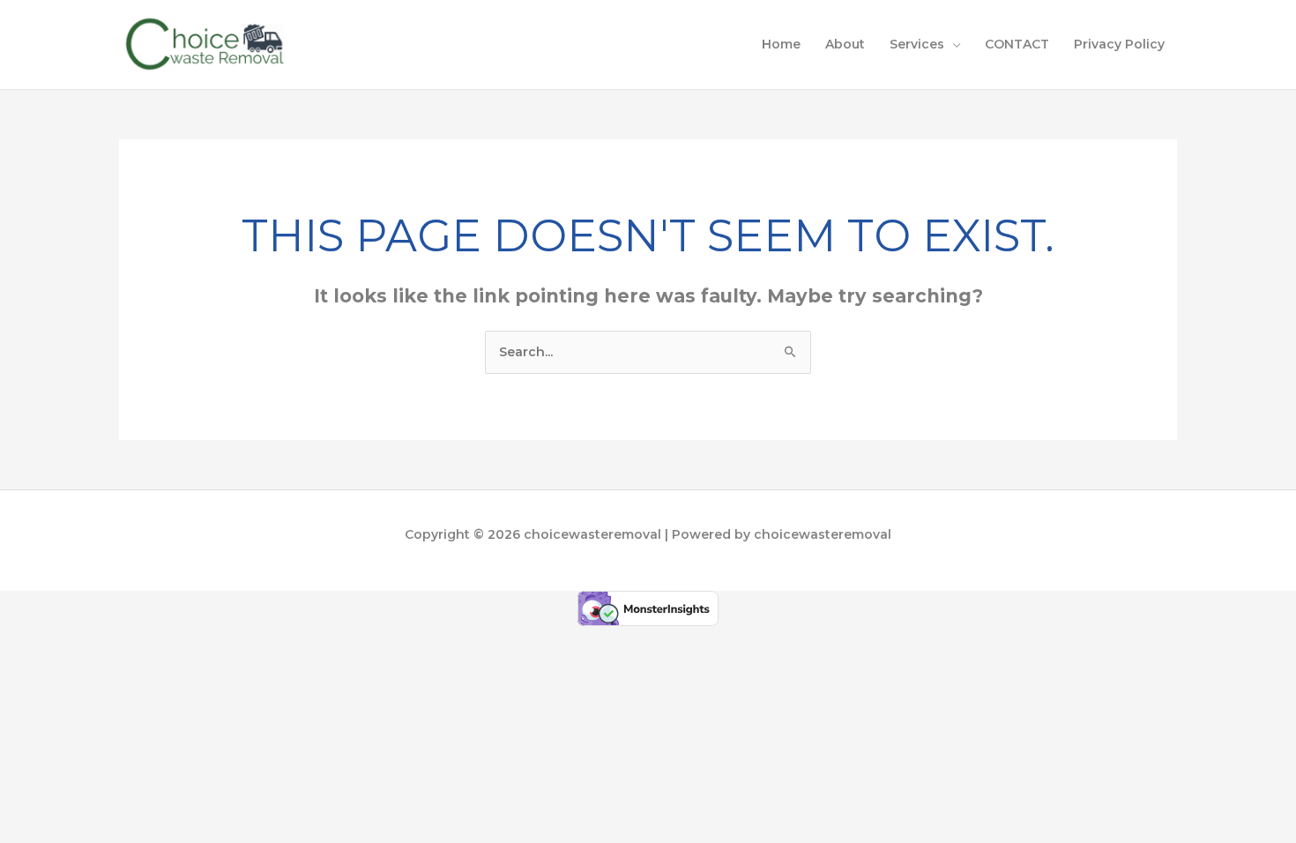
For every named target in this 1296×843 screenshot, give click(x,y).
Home (781, 44)
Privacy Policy (1119, 44)
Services (917, 44)
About (845, 44)
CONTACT (1017, 44)
